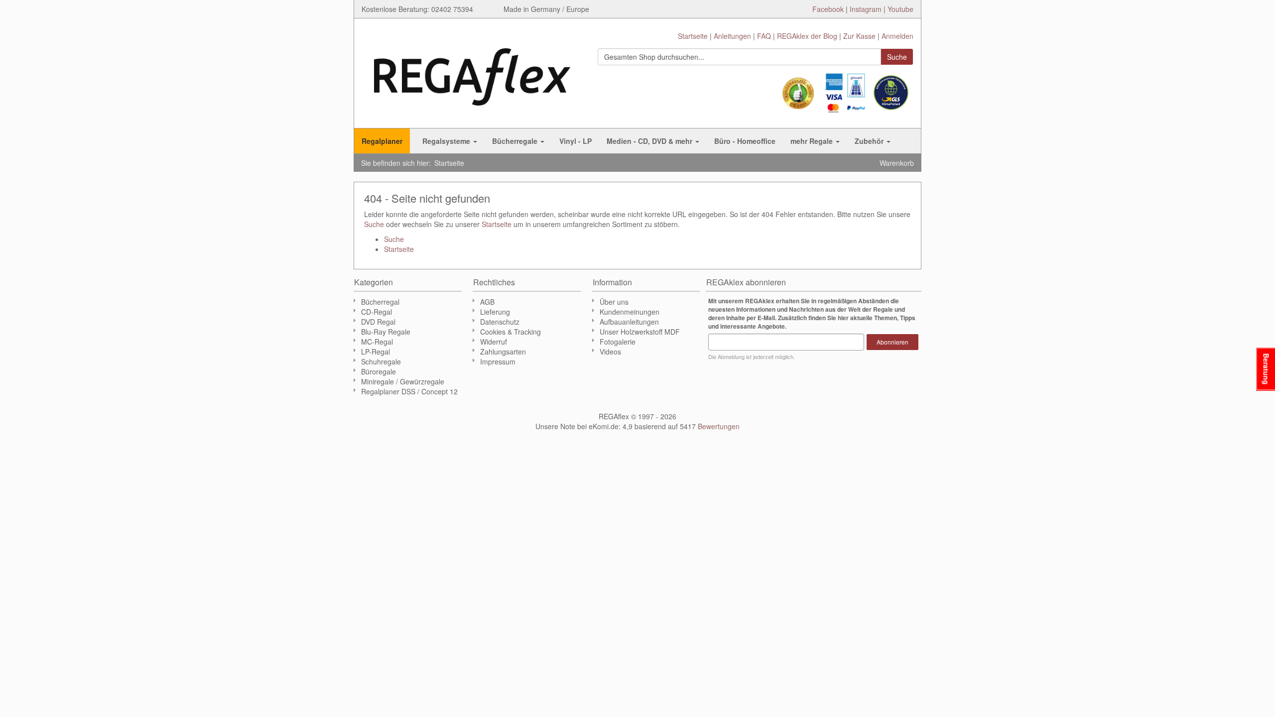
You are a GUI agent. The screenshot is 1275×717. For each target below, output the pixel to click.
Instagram (866, 9)
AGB (487, 302)
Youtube (900, 9)
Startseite (693, 36)
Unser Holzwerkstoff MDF (640, 332)
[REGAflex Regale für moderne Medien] (472, 72)
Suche (374, 224)
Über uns (614, 302)
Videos (610, 352)
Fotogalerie (618, 342)
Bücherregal (380, 302)
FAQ (764, 36)
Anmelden (897, 36)
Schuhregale (381, 361)
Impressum (497, 361)
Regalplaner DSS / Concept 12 (409, 391)
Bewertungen (719, 426)
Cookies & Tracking (510, 332)
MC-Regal (377, 342)
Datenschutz (499, 322)
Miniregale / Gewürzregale (402, 381)
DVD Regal (378, 322)
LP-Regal (375, 352)
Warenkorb (897, 163)
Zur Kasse (859, 36)
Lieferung (495, 312)
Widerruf (493, 342)
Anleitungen (732, 36)
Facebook (828, 9)
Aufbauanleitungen (629, 322)
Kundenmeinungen (629, 312)
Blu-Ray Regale (385, 332)
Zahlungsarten (503, 352)
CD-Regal (376, 312)
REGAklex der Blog (807, 36)
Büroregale (378, 371)
